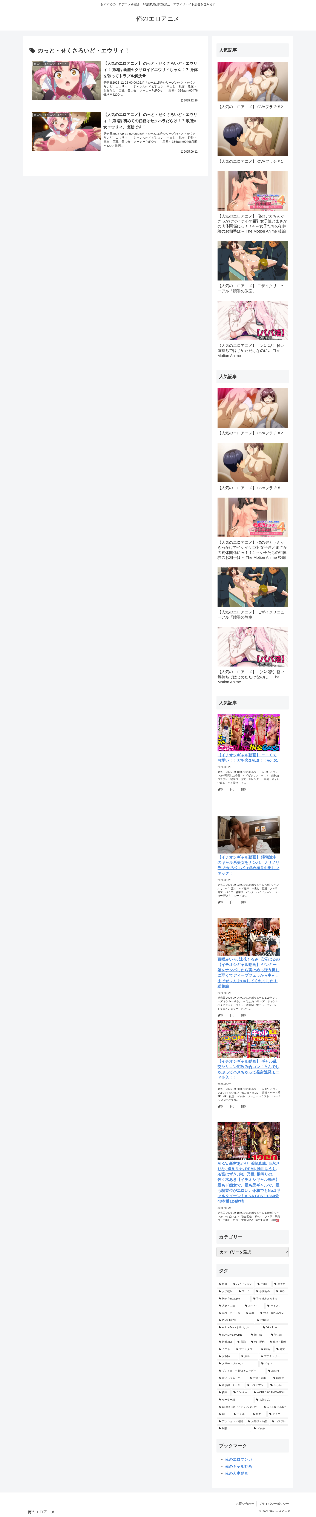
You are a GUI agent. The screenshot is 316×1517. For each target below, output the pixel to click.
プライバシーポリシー (274, 1503)
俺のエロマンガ (238, 1459)
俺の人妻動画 (236, 1473)
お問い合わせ (245, 1503)
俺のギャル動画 (238, 1466)
